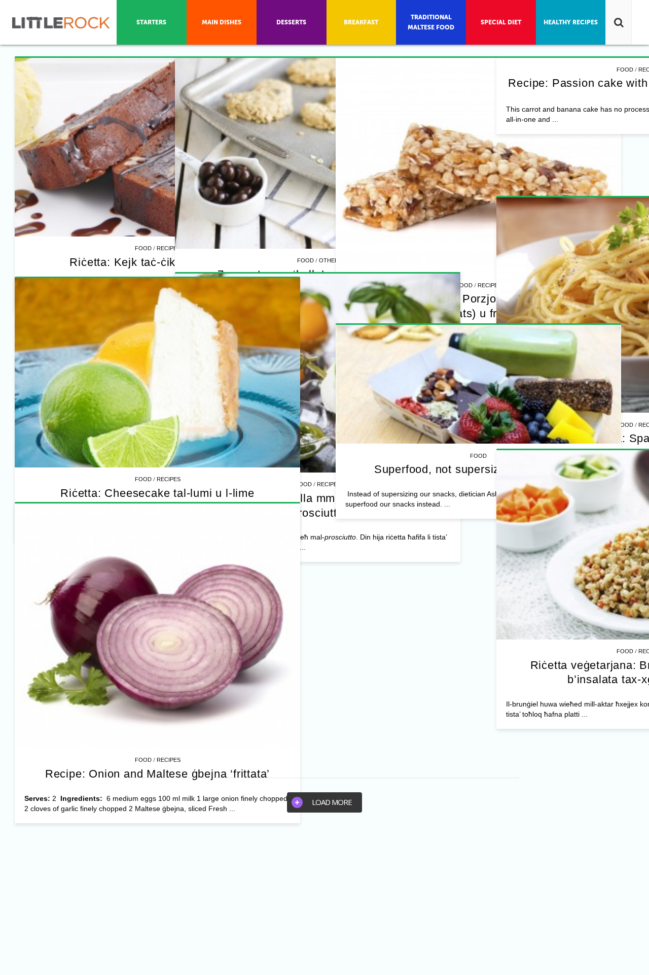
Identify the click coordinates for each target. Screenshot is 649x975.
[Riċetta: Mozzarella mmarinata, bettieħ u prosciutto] (157, 765)
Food (143, 248)
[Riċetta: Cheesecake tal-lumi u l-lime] (465, 858)
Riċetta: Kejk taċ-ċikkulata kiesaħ (157, 262)
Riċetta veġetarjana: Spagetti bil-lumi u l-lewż (466, 689)
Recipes (169, 248)
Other (477, 260)
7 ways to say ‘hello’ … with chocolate (466, 274)
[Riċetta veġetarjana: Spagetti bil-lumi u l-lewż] (465, 556)
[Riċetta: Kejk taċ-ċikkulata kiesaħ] (157, 147)
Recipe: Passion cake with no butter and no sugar (465, 373)
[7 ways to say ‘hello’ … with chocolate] (465, 153)
